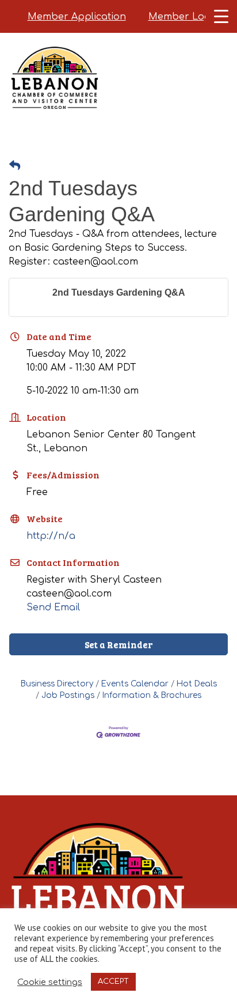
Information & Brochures (151, 695)
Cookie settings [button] (49, 982)
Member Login (183, 17)
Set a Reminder (118, 644)
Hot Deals (197, 683)
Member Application (77, 17)
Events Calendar (135, 683)
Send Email (53, 607)
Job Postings (67, 695)
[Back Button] (14, 166)
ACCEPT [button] (113, 981)
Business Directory (57, 683)
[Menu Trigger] (221, 16)
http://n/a (50, 536)
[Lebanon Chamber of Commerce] (55, 92)
